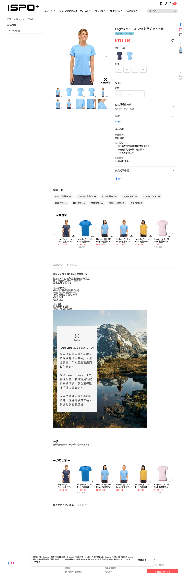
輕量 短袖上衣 (61, 203)
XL (143, 70)
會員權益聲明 (110, 568)
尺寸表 (118, 83)
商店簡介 (67, 568)
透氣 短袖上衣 (137, 203)
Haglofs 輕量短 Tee (63, 196)
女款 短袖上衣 (97, 203)
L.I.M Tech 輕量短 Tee (86, 196)
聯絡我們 (108, 572)
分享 (120, 178)
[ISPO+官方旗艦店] (23, 7)
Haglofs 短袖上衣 (130, 196)
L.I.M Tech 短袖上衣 (151, 196)
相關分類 (58, 190)
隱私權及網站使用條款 (73, 572)
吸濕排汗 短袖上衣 (117, 203)
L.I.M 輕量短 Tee (109, 196)
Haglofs (118, 121)
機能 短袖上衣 (79, 203)
